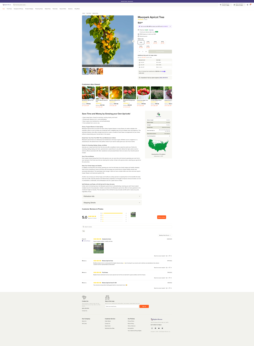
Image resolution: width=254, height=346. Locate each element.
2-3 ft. (148, 42)
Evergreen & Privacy (18, 8)
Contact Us (84, 310)
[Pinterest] (162, 328)
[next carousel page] (172, 92)
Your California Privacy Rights (134, 330)
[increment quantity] (146, 51)
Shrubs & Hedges (29, 8)
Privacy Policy (131, 321)
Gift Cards (84, 323)
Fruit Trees (9, 8)
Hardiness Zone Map (109, 328)
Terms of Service (131, 325)
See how (151, 29)
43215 (146, 29)
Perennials (55, 8)
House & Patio (63, 8)
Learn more (141, 73)
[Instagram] (152, 328)
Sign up (144, 306)
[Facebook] (155, 328)
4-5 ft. (162, 42)
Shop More (77, 8)
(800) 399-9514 (163, 77)
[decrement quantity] (139, 51)
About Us (84, 321)
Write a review (161, 217)
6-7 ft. (148, 47)
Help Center (108, 325)
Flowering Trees (39, 8)
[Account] (247, 5)
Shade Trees (48, 8)
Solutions (70, 8)
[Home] (7, 5)
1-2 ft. (141, 42)
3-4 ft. (155, 42)
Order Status (108, 321)
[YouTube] (159, 328)
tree (84, 231)
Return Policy (131, 323)
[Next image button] (133, 41)
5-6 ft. (141, 47)
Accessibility (131, 328)
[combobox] (165, 235)
